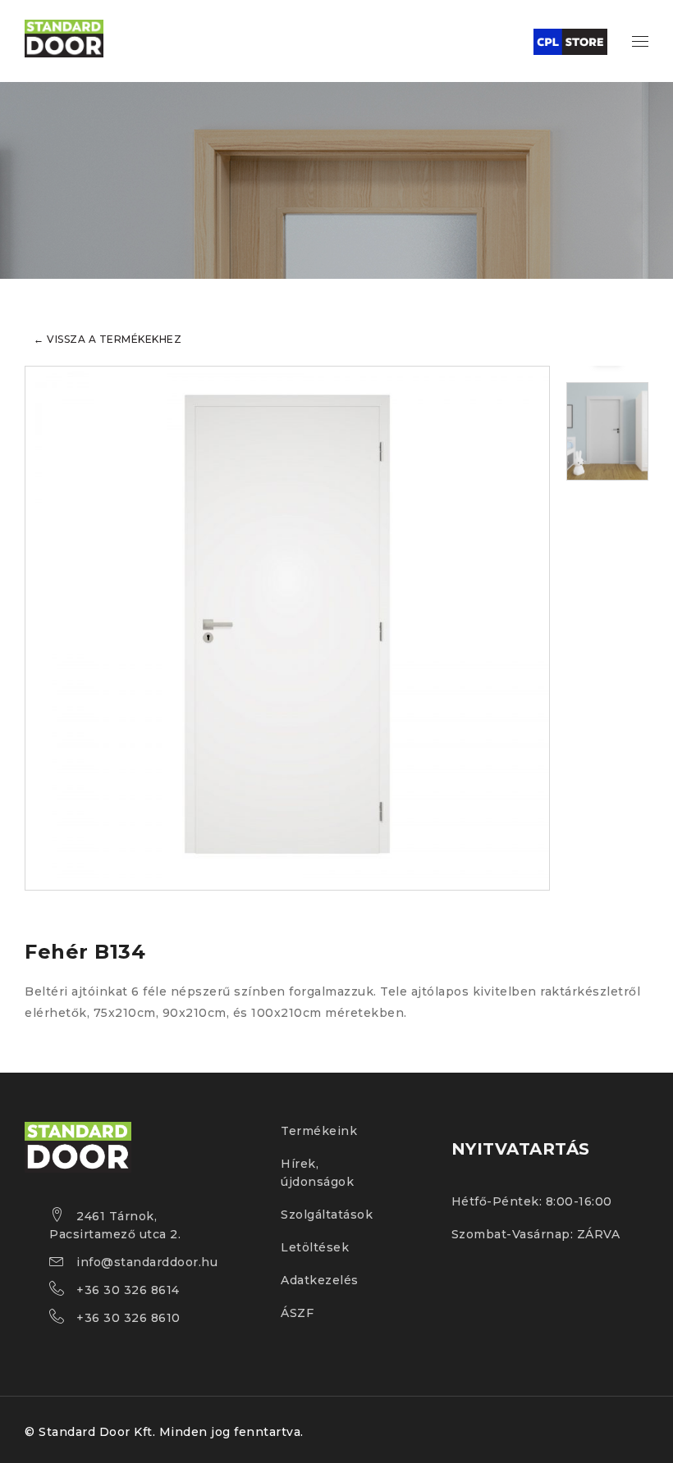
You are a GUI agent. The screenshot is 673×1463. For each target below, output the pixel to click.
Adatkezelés (320, 1280)
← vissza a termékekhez (107, 339)
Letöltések (315, 1247)
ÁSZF (297, 1313)
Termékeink (319, 1130)
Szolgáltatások (327, 1214)
